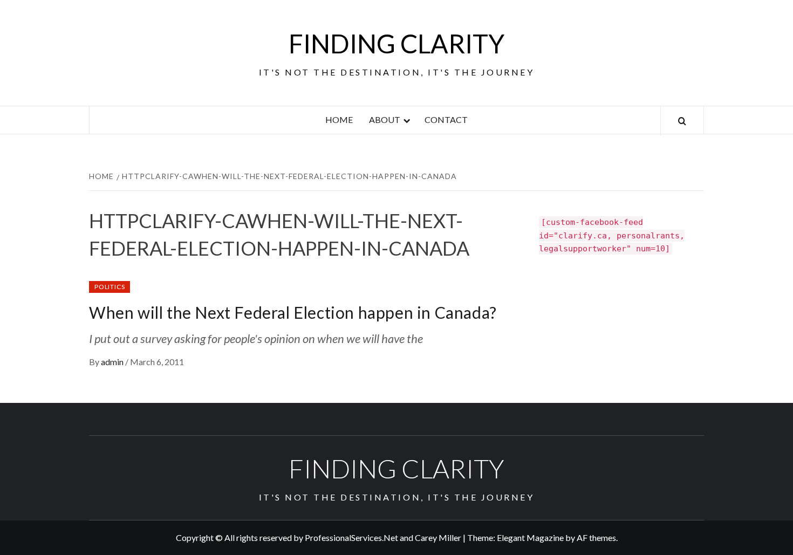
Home (339, 119)
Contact (446, 119)
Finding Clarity (396, 43)
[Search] (682, 121)
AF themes (596, 537)
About (384, 119)
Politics (109, 287)
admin (113, 362)
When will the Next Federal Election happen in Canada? (293, 312)
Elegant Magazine (530, 537)
